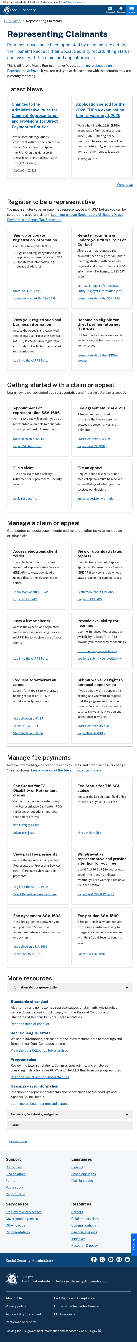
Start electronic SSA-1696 (30, 439)
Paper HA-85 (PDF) (25, 726)
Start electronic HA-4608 (93, 726)
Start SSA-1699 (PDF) (27, 291)
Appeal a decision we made (95, 498)
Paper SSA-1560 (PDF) (91, 954)
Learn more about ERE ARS (31, 592)
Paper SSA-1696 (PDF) (27, 446)
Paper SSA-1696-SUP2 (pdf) (95, 894)
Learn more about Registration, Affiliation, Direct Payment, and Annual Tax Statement (65, 217)
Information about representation (35, 987)
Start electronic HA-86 (28, 733)
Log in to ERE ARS (25, 599)
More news (124, 184)
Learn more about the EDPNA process (97, 357)
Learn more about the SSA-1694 (98, 298)
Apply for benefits (25, 498)
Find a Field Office (89, 833)
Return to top (18, 1141)
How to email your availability (97, 651)
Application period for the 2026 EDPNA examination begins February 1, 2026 (100, 110)
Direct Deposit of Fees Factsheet (35, 894)
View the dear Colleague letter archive (39, 1050)
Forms (15, 1125)
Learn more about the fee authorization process (66, 770)
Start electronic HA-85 (28, 718)
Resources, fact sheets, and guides (35, 1114)
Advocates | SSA (24, 833)
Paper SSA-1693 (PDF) (91, 446)
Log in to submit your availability (99, 658)
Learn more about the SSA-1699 (34, 298)
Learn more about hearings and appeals (40, 1104)
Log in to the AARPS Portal (31, 360)
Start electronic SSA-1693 (94, 439)
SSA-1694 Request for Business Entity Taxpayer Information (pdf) (100, 288)
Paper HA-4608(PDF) (91, 733)
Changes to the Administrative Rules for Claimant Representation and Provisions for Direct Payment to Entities (35, 115)
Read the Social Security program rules (40, 1077)
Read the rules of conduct (30, 1024)
